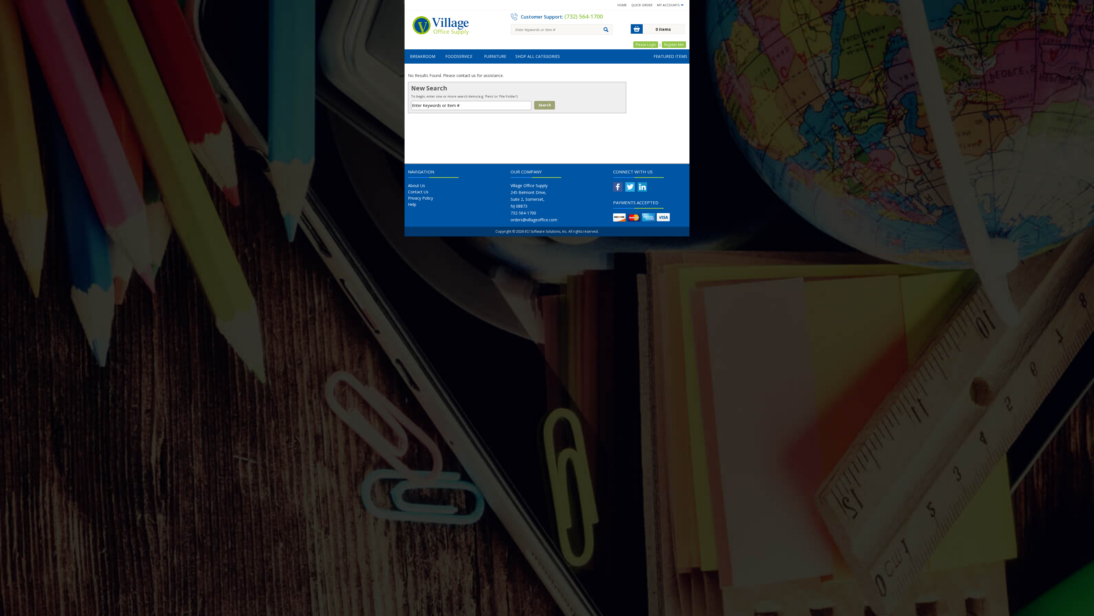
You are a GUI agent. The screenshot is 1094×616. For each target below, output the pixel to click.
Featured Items (670, 56)
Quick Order (641, 5)
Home (622, 5)
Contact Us (418, 191)
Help (412, 204)
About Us (416, 185)
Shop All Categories (537, 56)
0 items (663, 29)
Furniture (495, 56)
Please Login (646, 44)
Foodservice (458, 56)
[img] (440, 27)
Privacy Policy (420, 198)
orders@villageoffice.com (534, 219)
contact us (466, 75)
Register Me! (674, 44)
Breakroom (422, 56)
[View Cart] (637, 29)
